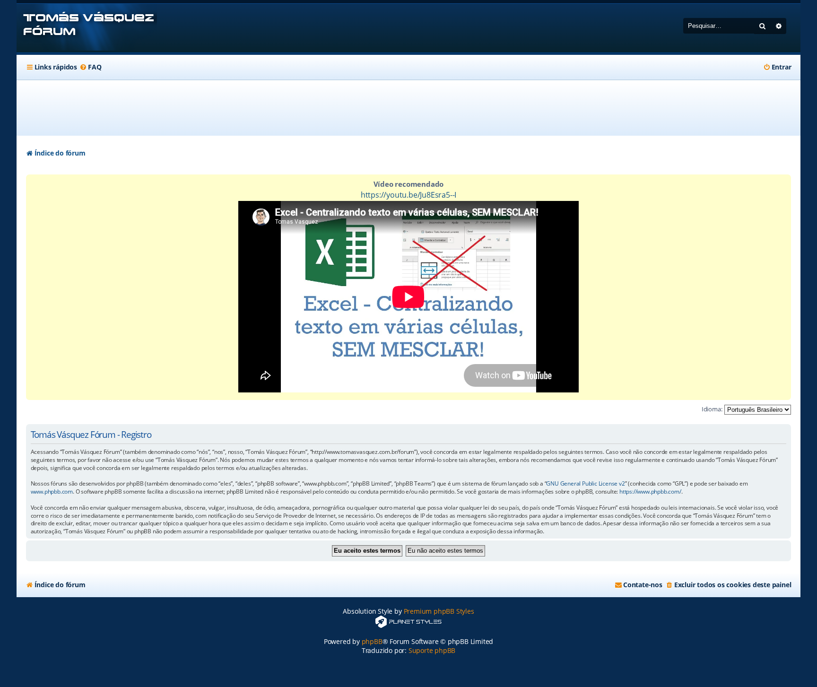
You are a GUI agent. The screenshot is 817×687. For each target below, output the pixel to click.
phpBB (372, 641)
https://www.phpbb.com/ (650, 492)
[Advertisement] (408, 108)
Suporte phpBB (431, 650)
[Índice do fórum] (87, 28)
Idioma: (712, 409)
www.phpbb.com (52, 492)
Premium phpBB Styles (439, 611)
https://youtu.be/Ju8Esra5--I (408, 195)
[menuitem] (90, 67)
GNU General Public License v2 (585, 483)
